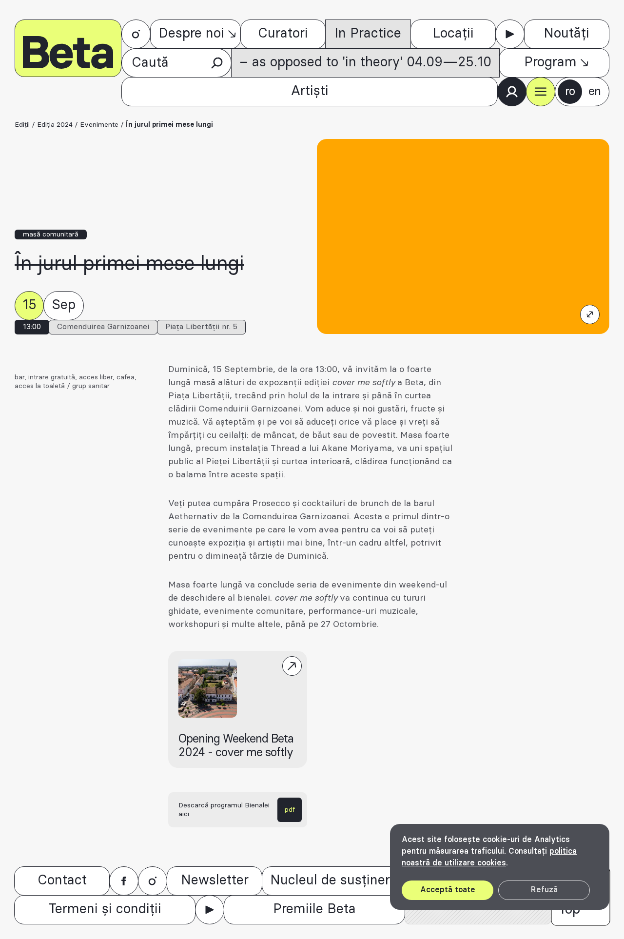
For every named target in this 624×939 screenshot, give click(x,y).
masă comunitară (50, 234)
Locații (453, 33)
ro (570, 92)
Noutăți (566, 33)
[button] (540, 91)
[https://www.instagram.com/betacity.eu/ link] (136, 34)
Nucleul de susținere (333, 880)
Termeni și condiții (105, 909)
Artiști (310, 91)
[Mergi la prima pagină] (68, 48)
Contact (62, 880)
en (594, 92)
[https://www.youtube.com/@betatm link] (510, 34)
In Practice (367, 33)
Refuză (544, 890)
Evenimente (99, 124)
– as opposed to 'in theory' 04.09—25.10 (365, 62)
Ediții (22, 124)
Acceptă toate (447, 890)
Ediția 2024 (55, 124)
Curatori (283, 33)
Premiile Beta (314, 909)
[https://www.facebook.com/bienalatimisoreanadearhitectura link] (123, 881)
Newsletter (215, 880)
